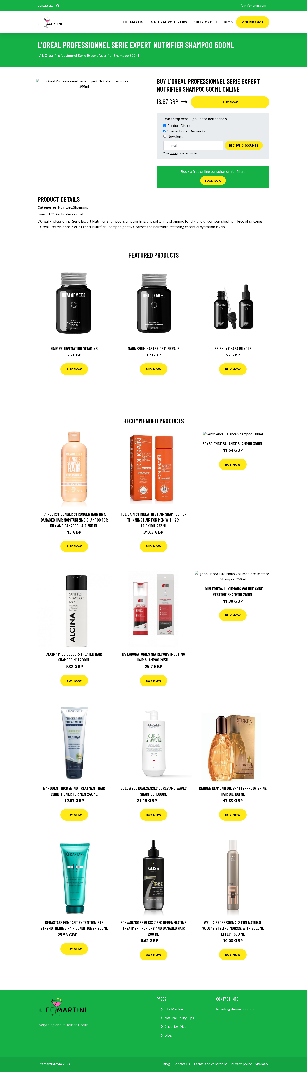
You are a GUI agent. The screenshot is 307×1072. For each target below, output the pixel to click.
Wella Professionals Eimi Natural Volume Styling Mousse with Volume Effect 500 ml (233, 928)
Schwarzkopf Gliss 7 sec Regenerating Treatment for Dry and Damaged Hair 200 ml (153, 928)
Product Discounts (181, 125)
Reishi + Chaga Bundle (232, 348)
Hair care (65, 207)
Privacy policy (241, 1064)
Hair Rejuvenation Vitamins (74, 348)
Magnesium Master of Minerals (153, 348)
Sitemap (261, 1064)
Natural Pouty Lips (169, 22)
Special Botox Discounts (186, 131)
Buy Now (230, 102)
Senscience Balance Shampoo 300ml (233, 443)
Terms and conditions (210, 1064)
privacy (174, 153)
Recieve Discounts (243, 145)
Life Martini (134, 22)
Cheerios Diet (205, 22)
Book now (213, 180)
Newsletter (176, 136)
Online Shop (252, 22)
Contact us (181, 1064)
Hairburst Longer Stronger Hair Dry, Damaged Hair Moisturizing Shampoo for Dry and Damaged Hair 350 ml (74, 519)
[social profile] (58, 6)
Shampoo (80, 207)
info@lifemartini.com (252, 6)
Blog (228, 22)
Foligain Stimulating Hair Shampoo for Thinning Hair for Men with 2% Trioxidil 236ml (153, 519)
